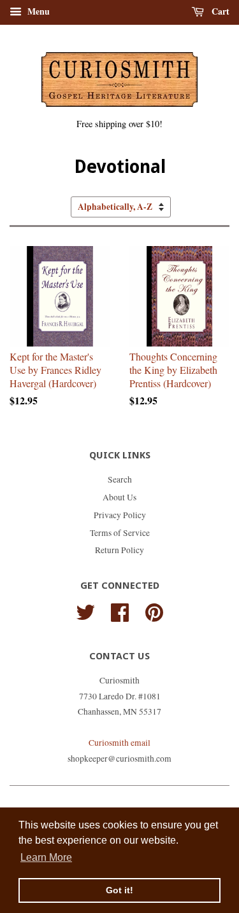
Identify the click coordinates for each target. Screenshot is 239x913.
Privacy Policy (120, 515)
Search (120, 479)
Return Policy (119, 550)
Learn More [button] (46, 857)
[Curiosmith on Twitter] (85, 610)
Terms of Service (120, 533)
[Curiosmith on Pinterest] (154, 610)
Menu (37, 11)
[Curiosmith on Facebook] (119, 610)
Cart (219, 11)
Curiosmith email (119, 742)
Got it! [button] (119, 890)
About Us (119, 497)
